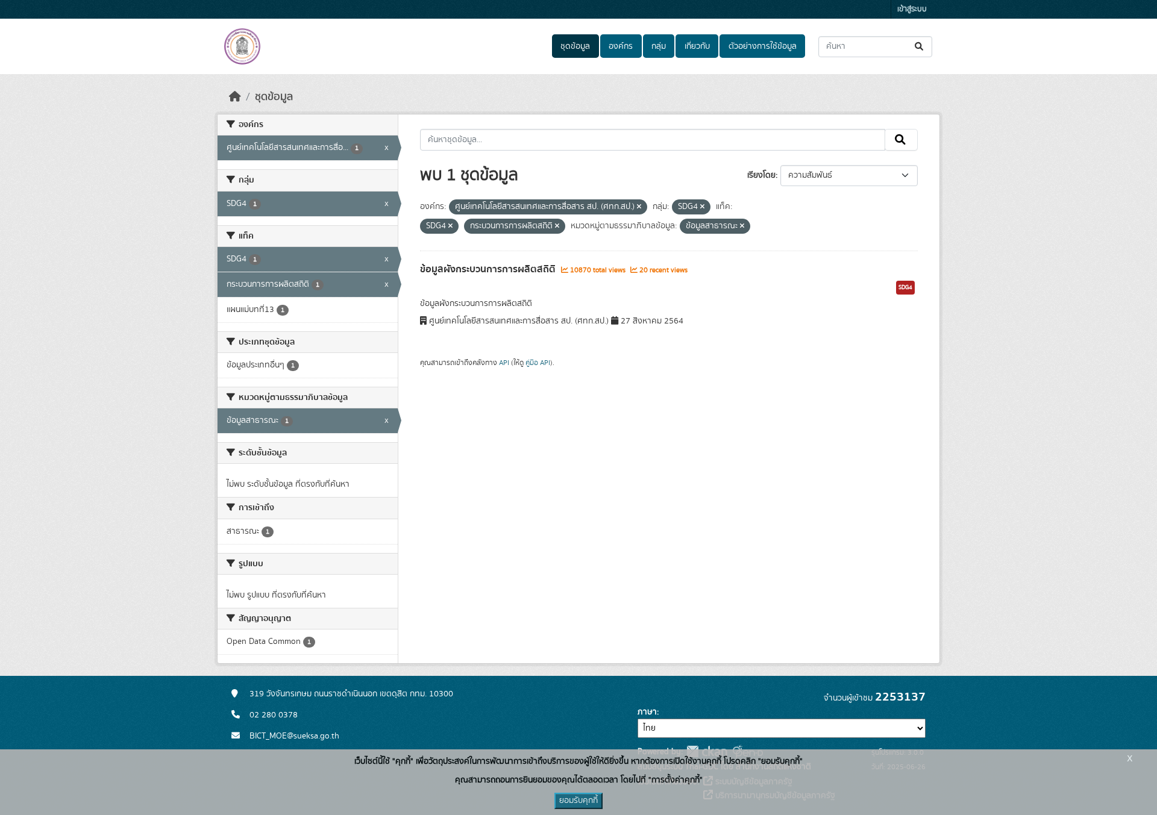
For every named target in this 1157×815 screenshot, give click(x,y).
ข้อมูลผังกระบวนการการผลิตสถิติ (489, 269)
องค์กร (621, 46)
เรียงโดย (761, 175)
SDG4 (905, 287)
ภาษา (647, 712)
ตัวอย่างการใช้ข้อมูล (763, 46)
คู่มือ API (537, 362)
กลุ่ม (658, 46)
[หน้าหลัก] (235, 97)
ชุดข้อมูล (575, 46)
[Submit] (920, 46)
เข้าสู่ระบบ (912, 9)
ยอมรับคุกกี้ (578, 801)
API (504, 362)
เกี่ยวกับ (697, 46)
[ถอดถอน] (639, 207)
